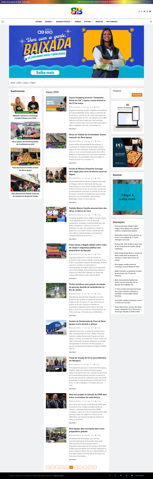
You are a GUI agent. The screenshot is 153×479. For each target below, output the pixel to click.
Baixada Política (63, 22)
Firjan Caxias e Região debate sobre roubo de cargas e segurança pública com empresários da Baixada (88, 248)
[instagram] (141, 11)
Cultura (87, 22)
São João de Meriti (54, 254)
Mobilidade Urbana (58, 143)
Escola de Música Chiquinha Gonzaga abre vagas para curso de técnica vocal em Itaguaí (88, 172)
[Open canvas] (2, 21)
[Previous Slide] (147, 2)
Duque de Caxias (53, 106)
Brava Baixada (75, 107)
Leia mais (72, 129)
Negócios (99, 22)
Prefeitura (51, 370)
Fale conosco (111, 22)
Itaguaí (57, 180)
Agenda (78, 22)
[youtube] (150, 11)
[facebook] (139, 11)
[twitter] (144, 11)
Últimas (39, 22)
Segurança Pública (54, 256)
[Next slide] (150, 2)
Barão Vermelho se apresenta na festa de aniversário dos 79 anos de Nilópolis (128, 273)
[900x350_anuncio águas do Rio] (76, 52)
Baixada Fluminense (22, 112)
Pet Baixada (51, 109)
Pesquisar (117, 91)
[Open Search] (151, 21)
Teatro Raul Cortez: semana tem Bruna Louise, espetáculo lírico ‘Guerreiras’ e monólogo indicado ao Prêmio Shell (128, 309)
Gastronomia (27, 138)
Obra (60, 146)
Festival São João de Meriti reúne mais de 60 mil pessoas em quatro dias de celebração (128, 246)
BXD (32, 112)
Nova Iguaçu (52, 146)
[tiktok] (147, 11)
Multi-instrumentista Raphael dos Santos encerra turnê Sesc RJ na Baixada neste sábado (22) (126, 282)
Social (60, 333)
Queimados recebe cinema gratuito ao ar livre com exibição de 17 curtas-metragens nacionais (128, 237)
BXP (49, 143)
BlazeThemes (58, 476)
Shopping (60, 109)
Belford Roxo (52, 217)
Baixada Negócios (54, 245)
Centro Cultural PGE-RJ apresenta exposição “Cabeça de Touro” (119, 2)
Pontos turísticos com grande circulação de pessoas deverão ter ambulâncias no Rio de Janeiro (87, 287)
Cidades (48, 22)
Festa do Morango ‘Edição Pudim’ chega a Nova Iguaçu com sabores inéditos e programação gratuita (127, 228)
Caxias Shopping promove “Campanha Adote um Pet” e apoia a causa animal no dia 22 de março (87, 100)
